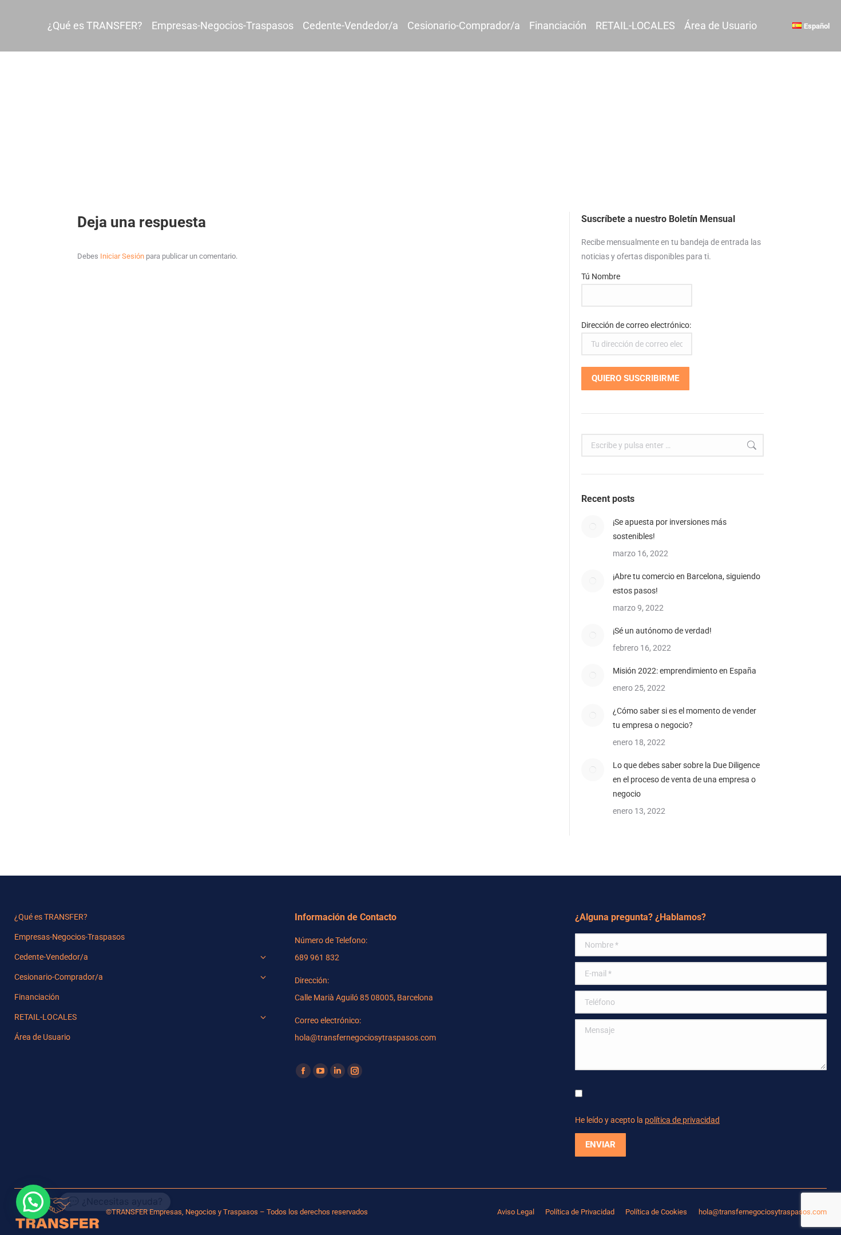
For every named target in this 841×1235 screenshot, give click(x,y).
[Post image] (592, 526)
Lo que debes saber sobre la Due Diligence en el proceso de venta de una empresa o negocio (686, 779)
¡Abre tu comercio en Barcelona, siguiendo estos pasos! (686, 583)
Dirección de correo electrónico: (636, 325)
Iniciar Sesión (123, 256)
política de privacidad (682, 1120)
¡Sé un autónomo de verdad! (662, 630)
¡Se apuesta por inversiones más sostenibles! (670, 529)
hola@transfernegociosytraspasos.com (763, 1212)
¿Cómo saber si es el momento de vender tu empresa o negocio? (684, 718)
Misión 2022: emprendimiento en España (684, 670)
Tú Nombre (600, 276)
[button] (33, 1202)
